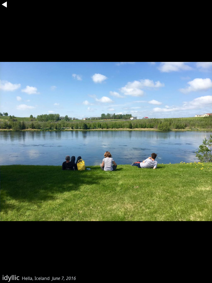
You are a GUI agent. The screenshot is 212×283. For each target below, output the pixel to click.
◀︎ (4, 4)
